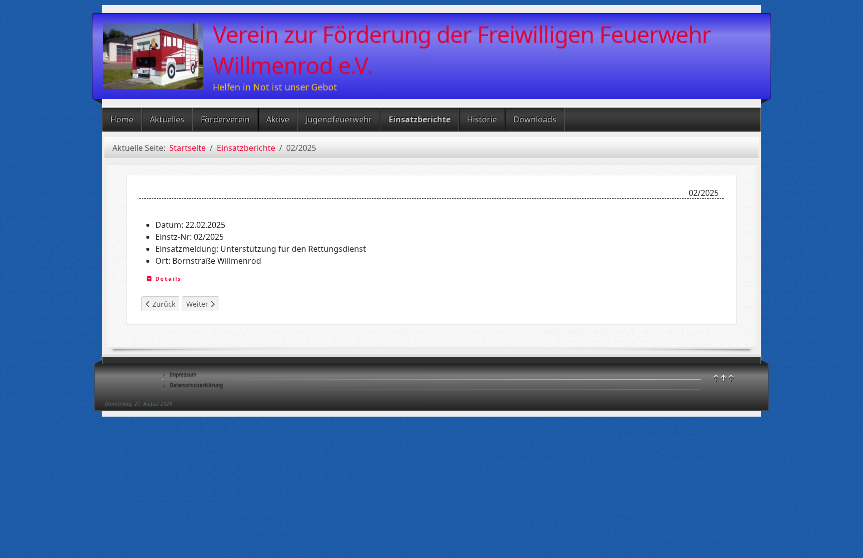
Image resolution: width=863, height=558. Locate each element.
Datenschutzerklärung (196, 384)
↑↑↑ (723, 377)
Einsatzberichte (419, 119)
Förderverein (225, 119)
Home (121, 119)
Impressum (183, 374)
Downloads (534, 119)
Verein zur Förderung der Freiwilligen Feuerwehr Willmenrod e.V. (462, 49)
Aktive (277, 119)
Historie (482, 119)
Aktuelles (167, 119)
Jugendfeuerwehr (339, 119)
